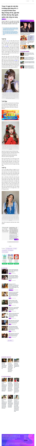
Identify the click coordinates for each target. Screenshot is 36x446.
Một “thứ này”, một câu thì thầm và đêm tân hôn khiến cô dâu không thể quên (14, 308)
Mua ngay (4, 263)
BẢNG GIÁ (25, 440)
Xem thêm (16, 239)
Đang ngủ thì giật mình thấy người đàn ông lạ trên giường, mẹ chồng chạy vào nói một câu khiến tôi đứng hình (14, 328)
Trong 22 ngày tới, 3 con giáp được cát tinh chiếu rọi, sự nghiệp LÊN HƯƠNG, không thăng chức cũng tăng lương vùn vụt (23, 44)
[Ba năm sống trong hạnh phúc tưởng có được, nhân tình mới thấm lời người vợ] (5, 271)
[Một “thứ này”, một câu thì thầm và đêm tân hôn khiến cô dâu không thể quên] (5, 309)
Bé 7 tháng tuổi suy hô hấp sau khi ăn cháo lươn (31, 42)
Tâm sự (10, 273)
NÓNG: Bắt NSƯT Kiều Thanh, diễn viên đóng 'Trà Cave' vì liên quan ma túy (4, 366)
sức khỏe (16, 60)
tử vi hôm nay (5, 250)
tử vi (8, 40)
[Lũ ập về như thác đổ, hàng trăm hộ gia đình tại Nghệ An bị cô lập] (16, 360)
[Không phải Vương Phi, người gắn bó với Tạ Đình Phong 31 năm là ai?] (27, 27)
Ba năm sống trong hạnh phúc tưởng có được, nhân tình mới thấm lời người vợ (13, 270)
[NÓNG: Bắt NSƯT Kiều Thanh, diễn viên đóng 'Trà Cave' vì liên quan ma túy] (4, 360)
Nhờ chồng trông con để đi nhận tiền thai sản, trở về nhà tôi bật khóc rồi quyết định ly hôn (14, 321)
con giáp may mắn (9, 248)
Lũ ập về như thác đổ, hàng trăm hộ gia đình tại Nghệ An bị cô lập (16, 365)
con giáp (6, 46)
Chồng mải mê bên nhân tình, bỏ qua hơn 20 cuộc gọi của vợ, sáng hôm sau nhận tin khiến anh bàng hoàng (14, 315)
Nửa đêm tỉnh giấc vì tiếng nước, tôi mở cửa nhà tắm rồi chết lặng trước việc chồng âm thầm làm (13, 302)
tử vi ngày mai (11, 250)
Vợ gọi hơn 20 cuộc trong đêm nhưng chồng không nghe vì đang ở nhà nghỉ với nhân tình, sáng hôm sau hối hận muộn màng (13, 294)
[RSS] (28, 440)
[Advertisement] (10, 348)
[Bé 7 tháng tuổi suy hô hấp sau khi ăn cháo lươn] (31, 37)
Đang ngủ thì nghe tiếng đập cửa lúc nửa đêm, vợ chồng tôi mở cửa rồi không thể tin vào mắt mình (13, 277)
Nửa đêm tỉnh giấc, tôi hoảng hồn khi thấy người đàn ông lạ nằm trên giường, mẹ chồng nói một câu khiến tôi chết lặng (10, 403)
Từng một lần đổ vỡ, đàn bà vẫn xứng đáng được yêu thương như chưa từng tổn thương (14, 334)
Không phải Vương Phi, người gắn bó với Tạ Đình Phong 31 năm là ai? (27, 34)
